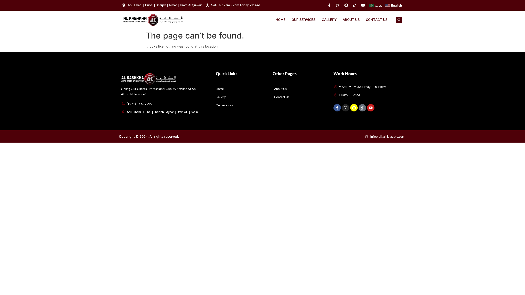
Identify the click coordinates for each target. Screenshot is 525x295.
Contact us (377, 20)
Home (280, 20)
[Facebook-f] (329, 5)
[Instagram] (337, 5)
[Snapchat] (346, 5)
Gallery (329, 20)
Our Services (304, 20)
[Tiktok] (354, 5)
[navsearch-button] (399, 20)
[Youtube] (363, 5)
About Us (351, 20)
